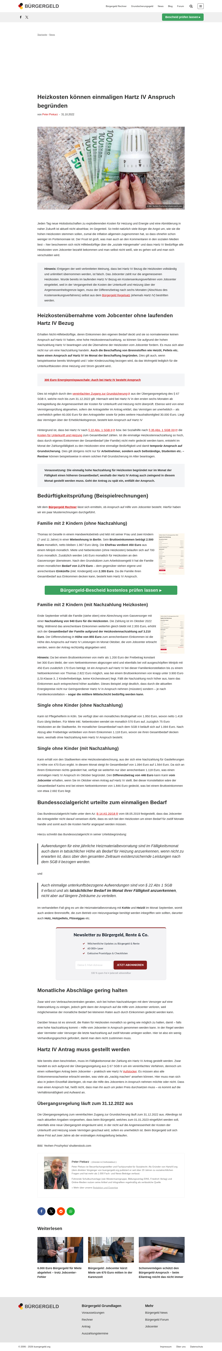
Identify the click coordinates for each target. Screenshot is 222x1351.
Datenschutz (196, 1346)
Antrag (86, 1326)
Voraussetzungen (93, 1312)
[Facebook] (20, 17)
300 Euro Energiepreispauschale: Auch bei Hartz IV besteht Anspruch (92, 380)
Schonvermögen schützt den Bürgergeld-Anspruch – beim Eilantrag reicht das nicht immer (161, 1273)
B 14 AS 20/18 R (107, 813)
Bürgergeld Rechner (116, 6)
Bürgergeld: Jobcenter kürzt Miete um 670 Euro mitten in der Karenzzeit (110, 1273)
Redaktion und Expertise (105, 1187)
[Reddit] (61, 1211)
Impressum (166, 1346)
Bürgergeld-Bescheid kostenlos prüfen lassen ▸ (111, 590)
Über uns (181, 1346)
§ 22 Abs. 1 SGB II (100, 430)
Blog (170, 6)
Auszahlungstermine (95, 1333)
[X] (27, 17)
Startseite (42, 34)
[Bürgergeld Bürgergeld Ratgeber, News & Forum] (38, 6)
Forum (180, 6)
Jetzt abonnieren (130, 965)
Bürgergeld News (156, 1312)
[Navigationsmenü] (201, 6)
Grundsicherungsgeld (142, 6)
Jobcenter (151, 1326)
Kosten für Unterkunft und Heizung (59, 435)
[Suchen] (191, 6)
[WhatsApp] (71, 1211)
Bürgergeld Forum (157, 1319)
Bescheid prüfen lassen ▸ (182, 17)
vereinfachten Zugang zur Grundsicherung (99, 393)
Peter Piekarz (50, 114)
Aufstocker (130, 1071)
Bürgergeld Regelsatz (116, 295)
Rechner (87, 1319)
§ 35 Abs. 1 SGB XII (162, 430)
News (160, 6)
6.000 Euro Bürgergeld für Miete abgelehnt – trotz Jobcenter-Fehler (59, 1273)
